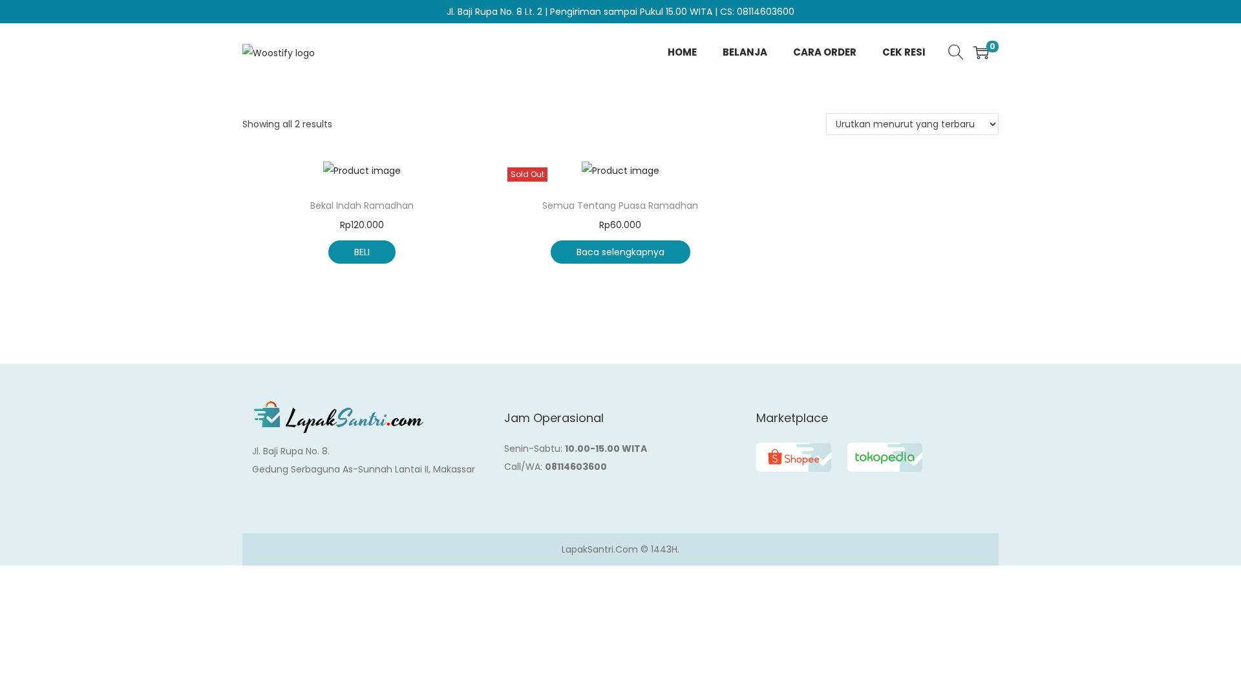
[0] (981, 52)
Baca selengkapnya (620, 252)
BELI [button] (362, 252)
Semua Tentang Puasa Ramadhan (620, 205)
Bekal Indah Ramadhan (362, 205)
